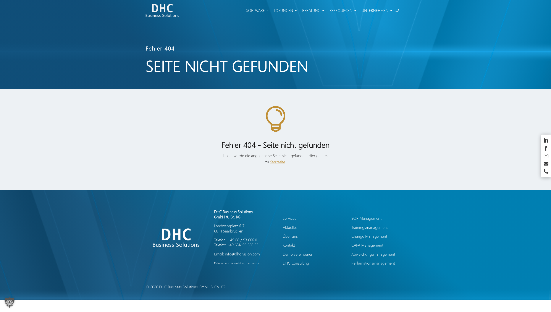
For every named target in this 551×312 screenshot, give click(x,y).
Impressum (253, 263)
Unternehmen (375, 10)
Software (255, 10)
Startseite (277, 161)
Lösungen (283, 10)
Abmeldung (238, 263)
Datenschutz (221, 263)
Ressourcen (341, 10)
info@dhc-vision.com (242, 254)
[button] (9, 302)
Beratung (311, 10)
